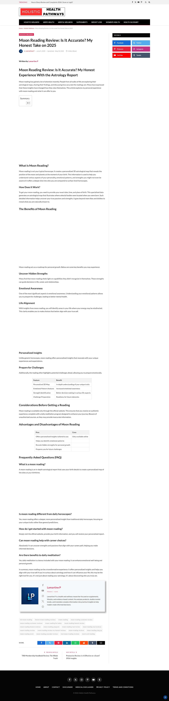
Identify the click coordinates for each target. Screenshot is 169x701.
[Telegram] (11, 92)
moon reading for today (53, 623)
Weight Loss (96, 22)
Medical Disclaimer (84, 687)
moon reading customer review (81, 620)
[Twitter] (11, 73)
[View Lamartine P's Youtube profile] (43, 590)
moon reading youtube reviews (47, 634)
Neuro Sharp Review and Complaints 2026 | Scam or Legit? (52, 2)
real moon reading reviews (70, 634)
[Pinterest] (11, 79)
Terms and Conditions (123, 687)
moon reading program (51, 627)
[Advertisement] (62, 239)
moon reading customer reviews (31, 623)
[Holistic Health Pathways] (42, 12)
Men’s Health (48, 22)
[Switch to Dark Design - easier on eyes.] (146, 2)
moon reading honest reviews (30, 627)
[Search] (149, 2)
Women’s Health (113, 22)
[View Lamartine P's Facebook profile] (43, 585)
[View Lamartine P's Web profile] (43, 607)
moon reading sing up (94, 630)
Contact (56, 687)
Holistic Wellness (31, 22)
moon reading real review (71, 627)
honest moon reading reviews (45, 620)
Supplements (81, 22)
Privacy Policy (103, 687)
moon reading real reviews (92, 627)
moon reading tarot (27, 634)
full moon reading (26, 620)
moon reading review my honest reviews (52, 630)
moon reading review (27, 630)
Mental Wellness (65, 22)
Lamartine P (30, 51)
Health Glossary (131, 22)
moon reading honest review (74, 623)
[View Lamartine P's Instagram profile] (43, 596)
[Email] (11, 86)
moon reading (63, 620)
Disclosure (68, 687)
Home (21, 28)
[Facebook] (11, 67)
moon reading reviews (76, 630)
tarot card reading (88, 634)
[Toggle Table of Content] (27, 103)
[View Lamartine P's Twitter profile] (43, 601)
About (46, 687)
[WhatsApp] (11, 98)
